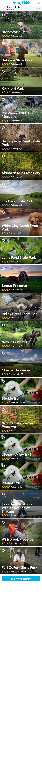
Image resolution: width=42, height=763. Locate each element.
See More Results (21, 578)
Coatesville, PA (17, 374)
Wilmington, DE (17, 36)
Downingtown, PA (18, 402)
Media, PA (15, 318)
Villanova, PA (16, 487)
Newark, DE (16, 233)
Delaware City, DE (18, 571)
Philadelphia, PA (18, 515)
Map (38, 8)
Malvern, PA (16, 543)
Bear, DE (14, 261)
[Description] (4, 15)
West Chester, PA (18, 289)
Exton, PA (15, 459)
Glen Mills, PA (16, 346)
